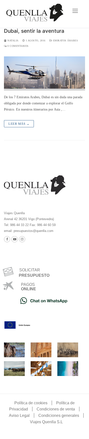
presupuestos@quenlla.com (33, 231)
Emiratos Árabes (65, 40)
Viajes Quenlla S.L (46, 422)
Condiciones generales (58, 415)
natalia (13, 40)
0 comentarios (18, 46)
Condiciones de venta (56, 409)
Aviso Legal (19, 415)
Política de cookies (30, 403)
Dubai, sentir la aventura (34, 31)
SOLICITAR (27, 270)
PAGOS (28, 284)
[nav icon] (75, 11)
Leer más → (18, 124)
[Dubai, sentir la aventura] (44, 73)
